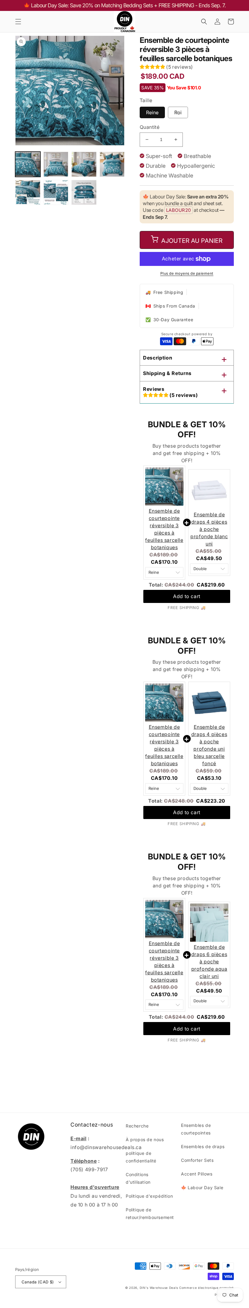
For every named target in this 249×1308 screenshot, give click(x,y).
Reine (152, 112)
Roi (178, 112)
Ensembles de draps (203, 1146)
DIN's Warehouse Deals (159, 1287)
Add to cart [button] (186, 596)
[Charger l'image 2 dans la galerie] (56, 164)
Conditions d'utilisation (138, 1178)
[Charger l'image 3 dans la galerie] (84, 164)
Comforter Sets (197, 1160)
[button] (18, 21)
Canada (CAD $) (38, 1281)
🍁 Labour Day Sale (202, 1187)
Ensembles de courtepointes (196, 1129)
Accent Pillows (196, 1173)
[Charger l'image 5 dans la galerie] (27, 192)
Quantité (149, 127)
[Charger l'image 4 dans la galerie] (112, 164)
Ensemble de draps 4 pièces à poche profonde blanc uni (209, 529)
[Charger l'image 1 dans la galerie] (27, 164)
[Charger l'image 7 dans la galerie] (84, 192)
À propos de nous (145, 1139)
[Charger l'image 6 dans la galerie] (56, 192)
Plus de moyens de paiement (186, 273)
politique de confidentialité (141, 1157)
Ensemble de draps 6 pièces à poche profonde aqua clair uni (209, 961)
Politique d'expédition (149, 1196)
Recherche (137, 1125)
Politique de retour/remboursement (150, 1213)
